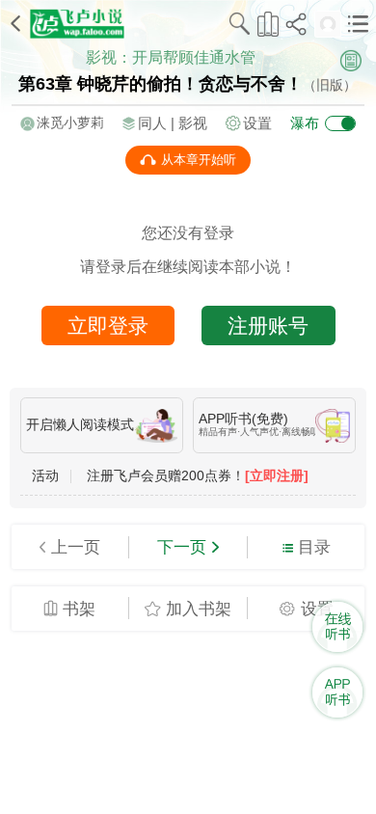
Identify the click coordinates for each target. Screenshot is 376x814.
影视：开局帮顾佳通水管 (170, 57)
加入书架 (198, 608)
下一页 (181, 546)
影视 (192, 123)
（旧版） (330, 85)
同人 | (158, 123)
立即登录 (107, 325)
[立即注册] (277, 476)
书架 (79, 608)
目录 (314, 546)
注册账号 (268, 325)
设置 (257, 123)
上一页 (75, 546)
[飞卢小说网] (77, 24)
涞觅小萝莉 (70, 122)
